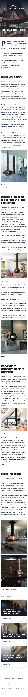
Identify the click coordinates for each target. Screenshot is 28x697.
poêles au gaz (17, 145)
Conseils (14, 26)
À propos (20, 678)
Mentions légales (9, 678)
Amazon (19, 140)
